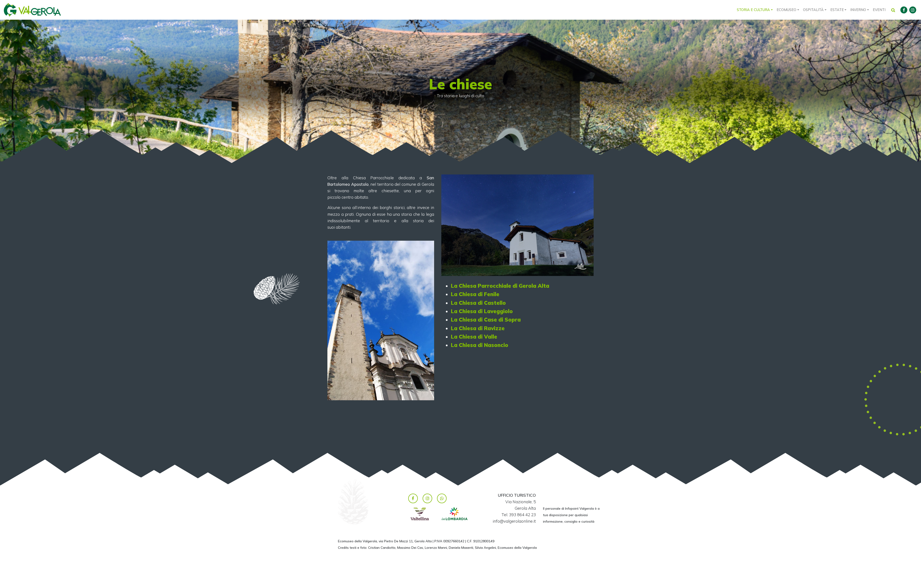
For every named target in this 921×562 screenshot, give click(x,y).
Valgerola (32, 10)
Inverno (858, 9)
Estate (837, 9)
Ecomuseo (786, 9)
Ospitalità (813, 9)
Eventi (879, 9)
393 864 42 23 (522, 514)
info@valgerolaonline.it (514, 521)
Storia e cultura (753, 9)
